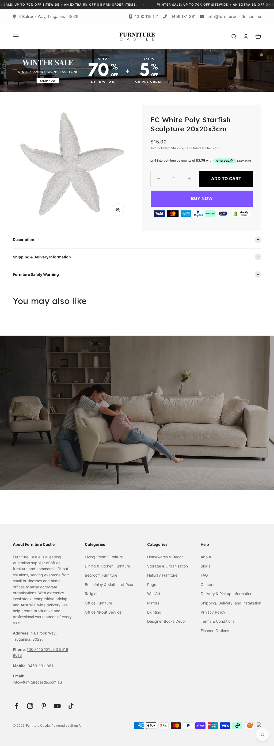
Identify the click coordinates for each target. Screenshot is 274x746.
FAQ (204, 575)
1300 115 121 (147, 16)
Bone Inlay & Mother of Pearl (109, 584)
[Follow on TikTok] (71, 706)
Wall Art (153, 593)
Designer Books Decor (166, 621)
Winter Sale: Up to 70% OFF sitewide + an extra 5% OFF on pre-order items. (171, 4)
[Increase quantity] (189, 179)
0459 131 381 (183, 16)
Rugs (151, 584)
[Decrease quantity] (158, 179)
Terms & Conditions (217, 621)
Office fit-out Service (103, 612)
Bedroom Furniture (101, 575)
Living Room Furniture (104, 557)
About (206, 557)
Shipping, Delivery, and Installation (231, 603)
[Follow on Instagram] (30, 706)
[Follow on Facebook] (16, 706)
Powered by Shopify (66, 725)
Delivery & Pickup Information (226, 593)
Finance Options (215, 630)
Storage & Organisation (167, 566)
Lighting (154, 612)
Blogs (205, 566)
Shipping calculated (186, 148)
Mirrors (153, 603)
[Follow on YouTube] (57, 706)
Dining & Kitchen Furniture (107, 566)
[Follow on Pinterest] (43, 706)
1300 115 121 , (40, 649)
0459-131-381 (40, 665)
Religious (92, 593)
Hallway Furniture (162, 575)
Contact (208, 584)
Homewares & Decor (165, 557)
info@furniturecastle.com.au (234, 16)
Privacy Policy (213, 612)
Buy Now (202, 198)
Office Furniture (98, 603)
